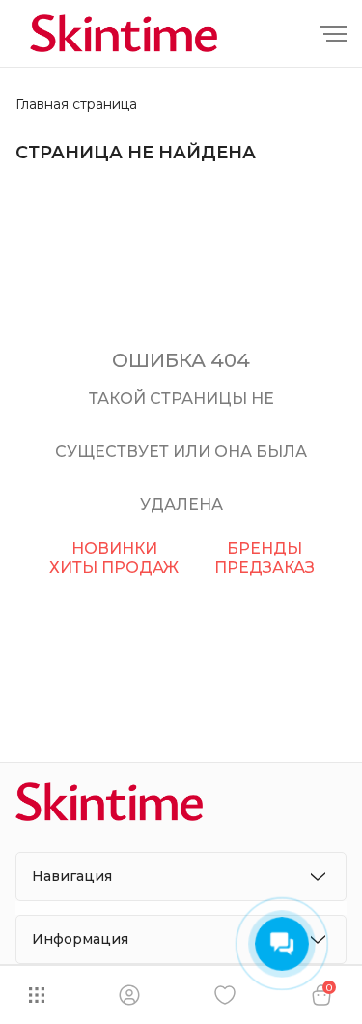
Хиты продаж (114, 567)
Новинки (114, 548)
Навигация (72, 876)
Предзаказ (264, 567)
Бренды (264, 548)
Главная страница (76, 105)
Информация (80, 939)
